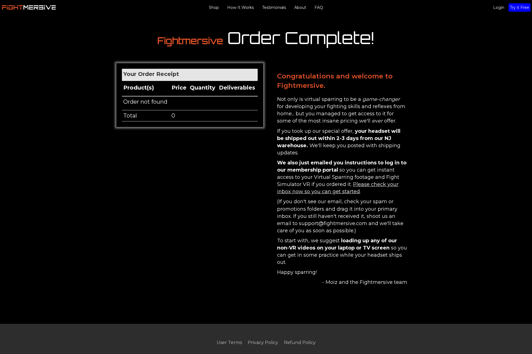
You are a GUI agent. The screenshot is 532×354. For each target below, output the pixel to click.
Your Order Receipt (151, 74)
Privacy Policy (263, 342)
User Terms (229, 342)
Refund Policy (300, 342)
